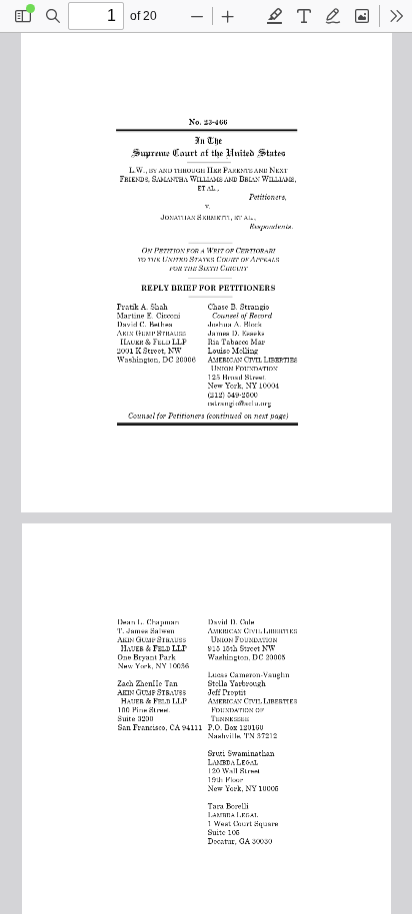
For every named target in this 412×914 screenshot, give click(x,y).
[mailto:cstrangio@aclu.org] (236, 401)
